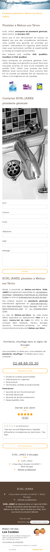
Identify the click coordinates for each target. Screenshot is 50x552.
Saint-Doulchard (14, 306)
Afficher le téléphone (27, 470)
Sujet (4, 241)
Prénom (5, 212)
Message (6, 251)
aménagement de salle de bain (33, 297)
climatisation (41, 292)
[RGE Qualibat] (13, 87)
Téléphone (6, 231)
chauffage (6, 295)
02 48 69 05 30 (25, 363)
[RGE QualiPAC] (27, 87)
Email (4, 222)
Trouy (25, 306)
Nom (4, 203)
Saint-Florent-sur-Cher (12, 309)
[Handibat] (39, 86)
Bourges (33, 306)
